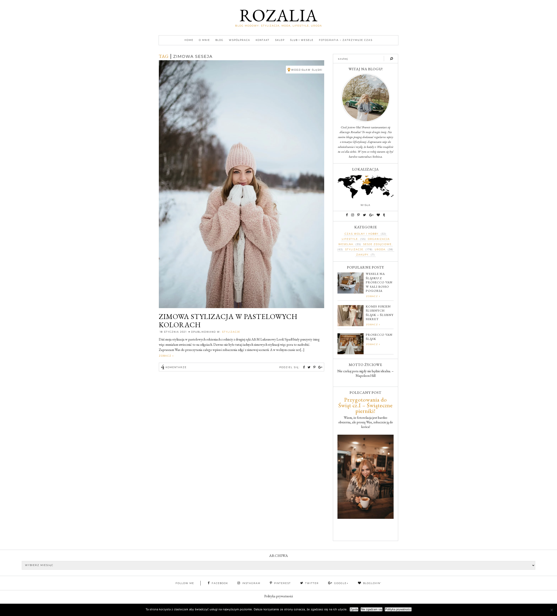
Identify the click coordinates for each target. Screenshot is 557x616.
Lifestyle (350, 239)
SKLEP (280, 40)
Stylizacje (231, 332)
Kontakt (263, 40)
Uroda (380, 249)
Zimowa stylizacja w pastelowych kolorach (228, 320)
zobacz (166, 355)
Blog (219, 40)
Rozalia (278, 15)
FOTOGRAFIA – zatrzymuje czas (345, 40)
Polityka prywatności (278, 596)
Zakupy (362, 254)
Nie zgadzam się (371, 609)
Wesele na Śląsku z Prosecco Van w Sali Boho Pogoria (379, 282)
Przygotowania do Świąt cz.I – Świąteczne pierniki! (365, 405)
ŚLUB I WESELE (302, 40)
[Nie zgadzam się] (551, 610)
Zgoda (354, 609)
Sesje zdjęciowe (377, 244)
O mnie (204, 40)
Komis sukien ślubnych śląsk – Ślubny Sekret (380, 312)
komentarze (174, 367)
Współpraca (239, 40)
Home (189, 40)
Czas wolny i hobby (362, 233)
